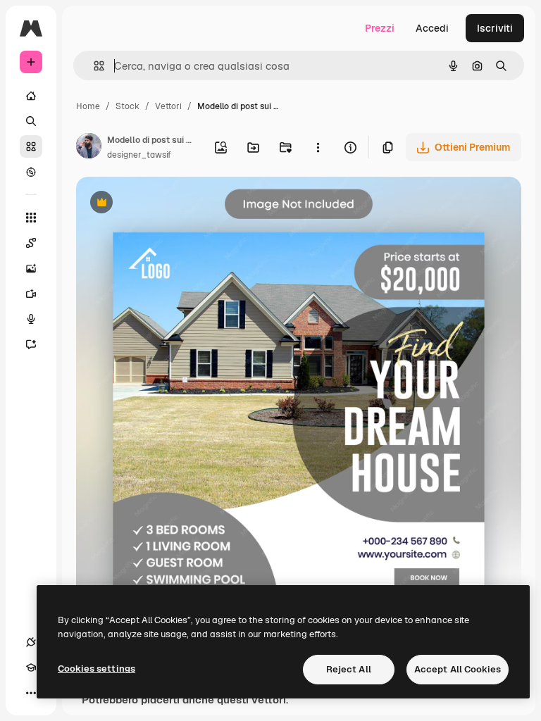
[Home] (31, 95)
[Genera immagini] (31, 268)
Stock (127, 106)
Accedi (432, 28)
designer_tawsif (139, 155)
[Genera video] (31, 293)
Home (88, 106)
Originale (169, 204)
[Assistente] (31, 344)
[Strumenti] (31, 217)
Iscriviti (495, 28)
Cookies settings (96, 669)
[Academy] (31, 667)
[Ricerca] (31, 121)
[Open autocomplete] (93, 66)
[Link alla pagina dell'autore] (88, 148)
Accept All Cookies (457, 669)
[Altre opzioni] (318, 147)
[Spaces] (31, 243)
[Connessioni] (31, 642)
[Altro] (31, 693)
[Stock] (31, 146)
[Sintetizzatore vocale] (31, 319)
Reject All (348, 669)
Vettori (168, 106)
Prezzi (379, 28)
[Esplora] (31, 172)
